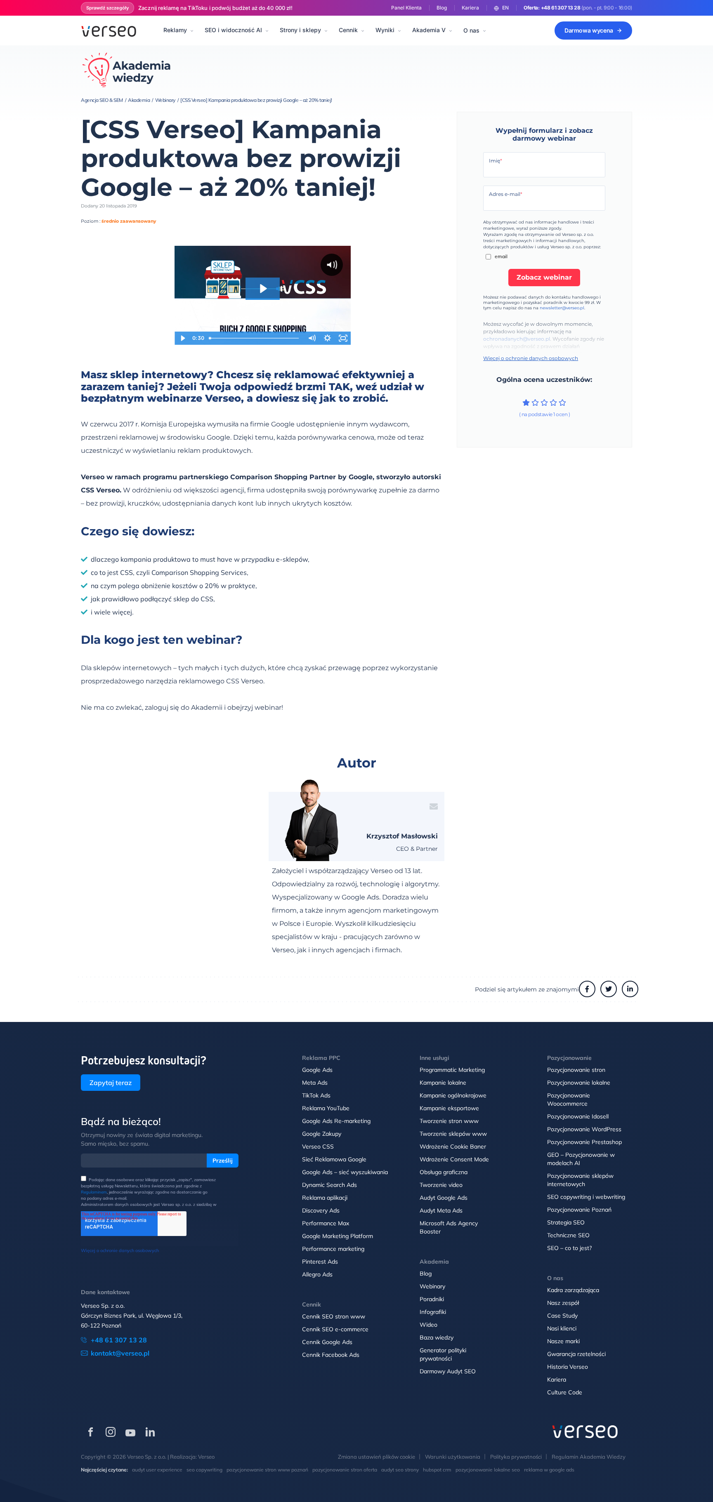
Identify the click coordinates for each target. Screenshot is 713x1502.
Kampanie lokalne (443, 1082)
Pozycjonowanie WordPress (584, 1129)
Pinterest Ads (320, 1261)
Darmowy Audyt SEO (448, 1371)
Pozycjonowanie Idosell (578, 1116)
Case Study (562, 1315)
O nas (471, 30)
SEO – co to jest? (569, 1248)
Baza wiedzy (436, 1337)
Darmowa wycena (588, 30)
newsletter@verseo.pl (562, 308)
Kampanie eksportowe (449, 1108)
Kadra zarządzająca (573, 1290)
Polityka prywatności (516, 1456)
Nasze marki (563, 1341)
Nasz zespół (563, 1303)
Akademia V (429, 29)
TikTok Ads (316, 1095)
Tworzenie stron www (449, 1121)
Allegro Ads (317, 1274)
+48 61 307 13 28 (561, 8)
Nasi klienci (561, 1328)
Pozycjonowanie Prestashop (584, 1142)
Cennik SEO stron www (333, 1316)
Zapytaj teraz (111, 1082)
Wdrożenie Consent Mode (454, 1159)
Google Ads (317, 1070)
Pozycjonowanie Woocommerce (568, 1099)
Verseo (206, 1456)
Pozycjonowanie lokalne (578, 1082)
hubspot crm (437, 1470)
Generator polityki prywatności (443, 1354)
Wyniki (384, 29)
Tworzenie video (441, 1185)
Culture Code (564, 1392)
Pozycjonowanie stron (576, 1070)
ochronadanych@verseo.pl (516, 339)
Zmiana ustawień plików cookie (376, 1456)
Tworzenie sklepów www (453, 1133)
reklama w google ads (549, 1470)
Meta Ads (315, 1082)
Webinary (432, 1286)
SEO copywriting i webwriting (586, 1197)
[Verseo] (109, 30)
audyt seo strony (400, 1470)
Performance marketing (333, 1248)
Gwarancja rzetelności (576, 1354)
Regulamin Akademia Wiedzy (589, 1456)
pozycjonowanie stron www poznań (267, 1470)
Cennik (348, 29)
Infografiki (433, 1312)
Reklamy (175, 29)
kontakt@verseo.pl (120, 1353)
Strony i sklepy (300, 29)
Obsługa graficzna (443, 1172)
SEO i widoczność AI (233, 29)
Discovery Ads (321, 1210)
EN (505, 8)
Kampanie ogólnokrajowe (453, 1095)
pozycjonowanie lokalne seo (488, 1470)
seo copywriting (204, 1470)
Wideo (428, 1324)
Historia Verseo (567, 1366)
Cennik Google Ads (327, 1342)
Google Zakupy (321, 1133)
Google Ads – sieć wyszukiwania (345, 1172)
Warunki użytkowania (452, 1456)
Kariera (470, 8)
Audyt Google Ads (443, 1197)
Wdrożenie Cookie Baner (453, 1146)
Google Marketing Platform (337, 1236)
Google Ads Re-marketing (336, 1121)
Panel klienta (406, 8)
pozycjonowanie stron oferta (344, 1470)
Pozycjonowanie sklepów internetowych (580, 1180)
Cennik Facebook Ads (330, 1354)
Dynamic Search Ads (329, 1185)
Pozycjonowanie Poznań (579, 1209)
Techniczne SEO (568, 1235)
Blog (442, 8)
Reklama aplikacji (324, 1197)
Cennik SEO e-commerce (335, 1329)
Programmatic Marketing (452, 1070)
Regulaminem (94, 1192)
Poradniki (432, 1299)
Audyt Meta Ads (441, 1210)
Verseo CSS (318, 1146)
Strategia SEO (566, 1222)
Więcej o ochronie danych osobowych (530, 358)
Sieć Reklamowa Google (334, 1159)
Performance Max (325, 1223)
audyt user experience (157, 1470)
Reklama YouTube (325, 1108)
